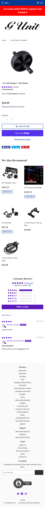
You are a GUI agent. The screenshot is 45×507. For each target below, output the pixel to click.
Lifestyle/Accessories (22, 391)
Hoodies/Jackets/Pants (22, 382)
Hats (22, 379)
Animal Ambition (22, 412)
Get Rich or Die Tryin (22, 409)
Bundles (22, 394)
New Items (22, 371)
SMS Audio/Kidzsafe (22, 400)
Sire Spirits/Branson (22, 421)
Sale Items (22, 374)
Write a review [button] (22, 307)
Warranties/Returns (22, 431)
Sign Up (39, 472)
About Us (22, 445)
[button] (7, 87)
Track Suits (22, 385)
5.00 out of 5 (28, 283)
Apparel (22, 424)
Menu (7, 3)
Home (4, 40)
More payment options (22, 139)
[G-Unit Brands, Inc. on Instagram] (26, 494)
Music (22, 415)
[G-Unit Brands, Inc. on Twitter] (18, 494)
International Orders (22, 437)
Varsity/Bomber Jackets (22, 388)
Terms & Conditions (22, 451)
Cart (41, 3)
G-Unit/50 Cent (22, 406)
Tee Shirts (22, 376)
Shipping (5, 107)
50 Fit (23, 397)
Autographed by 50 (22, 418)
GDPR (22, 454)
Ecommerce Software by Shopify (29, 503)
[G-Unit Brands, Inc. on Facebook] (22, 494)
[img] (7, 321)
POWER (22, 403)
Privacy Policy (22, 448)
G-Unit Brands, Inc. (10, 503)
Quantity (5, 115)
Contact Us (23, 457)
